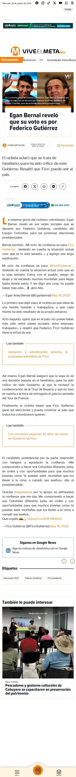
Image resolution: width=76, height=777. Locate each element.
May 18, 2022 (61, 295)
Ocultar (68, 9)
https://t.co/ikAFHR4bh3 (44, 518)
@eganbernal (23, 492)
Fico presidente (54, 578)
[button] (72, 561)
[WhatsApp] (44, 186)
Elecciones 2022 (11, 578)
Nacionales (67, 145)
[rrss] (36, 3)
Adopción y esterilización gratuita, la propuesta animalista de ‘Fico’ (38, 354)
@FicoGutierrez (60, 265)
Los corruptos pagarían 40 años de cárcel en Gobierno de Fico (38, 436)
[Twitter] (34, 186)
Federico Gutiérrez (33, 578)
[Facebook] (25, 186)
